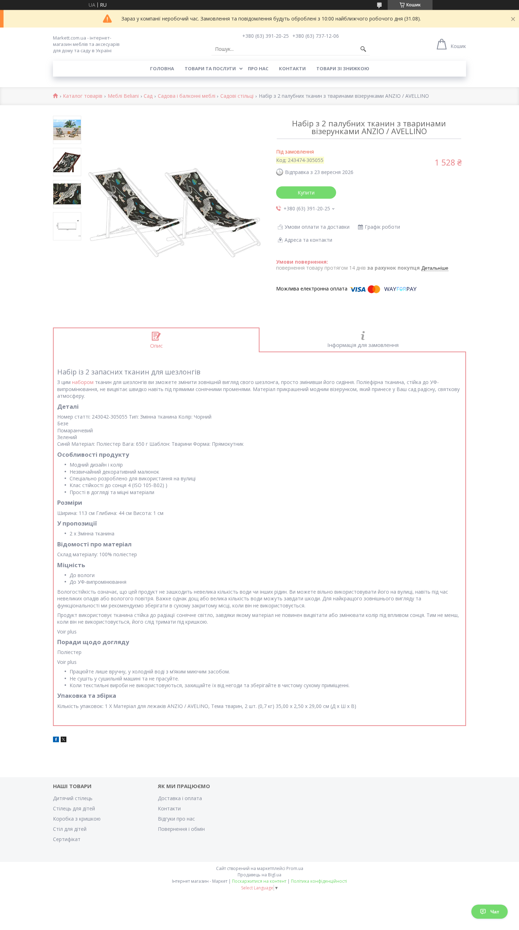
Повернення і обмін (181, 829)
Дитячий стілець (73, 798)
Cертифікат (66, 839)
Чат (494, 911)
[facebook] (56, 740)
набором (83, 382)
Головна (162, 68)
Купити (306, 192)
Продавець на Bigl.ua (259, 875)
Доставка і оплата (180, 798)
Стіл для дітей (69, 829)
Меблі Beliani (123, 96)
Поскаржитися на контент (259, 881)
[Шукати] (363, 49)
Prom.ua (294, 868)
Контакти (292, 68)
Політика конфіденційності (319, 881)
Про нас (258, 68)
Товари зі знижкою (342, 68)
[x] (63, 740)
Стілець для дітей (74, 808)
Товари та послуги (210, 68)
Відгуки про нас (176, 818)
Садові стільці (236, 96)
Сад (148, 96)
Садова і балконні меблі (186, 96)
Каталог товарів (82, 96)
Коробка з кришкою (77, 818)
